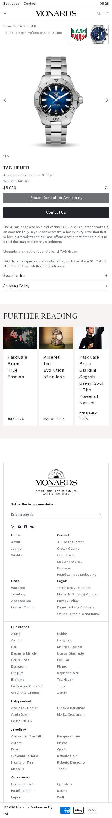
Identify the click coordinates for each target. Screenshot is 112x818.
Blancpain (19, 666)
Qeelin (62, 749)
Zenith (62, 692)
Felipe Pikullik (21, 721)
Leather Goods (22, 607)
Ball (14, 647)
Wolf (60, 797)
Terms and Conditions (74, 587)
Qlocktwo (64, 784)
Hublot (62, 633)
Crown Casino (68, 548)
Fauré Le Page (22, 790)
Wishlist (17, 555)
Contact (30, 3)
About (15, 542)
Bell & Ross (20, 660)
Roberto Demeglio (71, 762)
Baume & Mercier (24, 653)
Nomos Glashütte (70, 653)
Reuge (62, 790)
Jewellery (18, 594)
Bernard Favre (22, 784)
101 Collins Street (70, 542)
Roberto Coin (67, 756)
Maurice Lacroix (69, 647)
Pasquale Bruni (69, 736)
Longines (64, 640)
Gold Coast (66, 555)
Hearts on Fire (22, 762)
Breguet (17, 673)
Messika (17, 769)
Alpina (16, 633)
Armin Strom (20, 714)
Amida (16, 640)
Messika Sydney (69, 561)
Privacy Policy (68, 600)
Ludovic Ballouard (71, 708)
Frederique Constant (27, 686)
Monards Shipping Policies (77, 594)
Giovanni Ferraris (24, 756)
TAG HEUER (27, 26)
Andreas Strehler (24, 708)
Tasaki (62, 769)
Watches (18, 587)
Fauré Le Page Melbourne (77, 574)
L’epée (16, 797)
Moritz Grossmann (71, 714)
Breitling (17, 679)
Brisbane (64, 568)
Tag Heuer (65, 679)
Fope (15, 749)
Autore (16, 742)
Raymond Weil (68, 673)
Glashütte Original (25, 692)
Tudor (61, 686)
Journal (17, 548)
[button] (56, 212)
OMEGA (63, 660)
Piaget (62, 666)
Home (7, 26)
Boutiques (11, 3)
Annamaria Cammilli (26, 736)
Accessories (21, 600)
